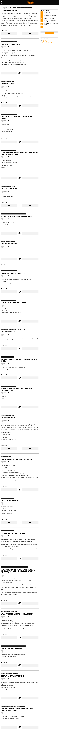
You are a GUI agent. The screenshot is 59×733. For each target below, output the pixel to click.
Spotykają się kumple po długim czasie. (50, 27)
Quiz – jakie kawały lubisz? (47, 42)
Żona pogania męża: (47, 12)
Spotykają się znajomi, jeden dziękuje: (50, 15)
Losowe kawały (45, 41)
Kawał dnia (44, 40)
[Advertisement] (49, 53)
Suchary (3, 264)
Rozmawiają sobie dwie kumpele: (49, 18)
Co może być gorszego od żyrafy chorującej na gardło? (51, 24)
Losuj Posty (49, 32)
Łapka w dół (30, 33)
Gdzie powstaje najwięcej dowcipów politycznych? (50, 21)
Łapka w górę (9, 33)
